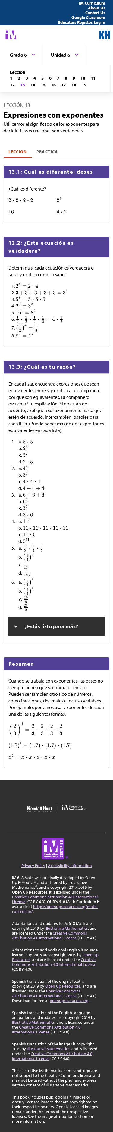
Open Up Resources (62, 986)
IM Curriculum (92, 3)
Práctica (47, 151)
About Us (96, 7)
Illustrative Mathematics (66, 928)
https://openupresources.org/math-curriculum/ (55, 909)
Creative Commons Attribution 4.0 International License (55, 899)
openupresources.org (69, 1000)
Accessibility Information (70, 865)
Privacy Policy (33, 865)
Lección (17, 151)
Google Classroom (88, 17)
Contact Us (95, 12)
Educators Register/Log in (81, 22)
